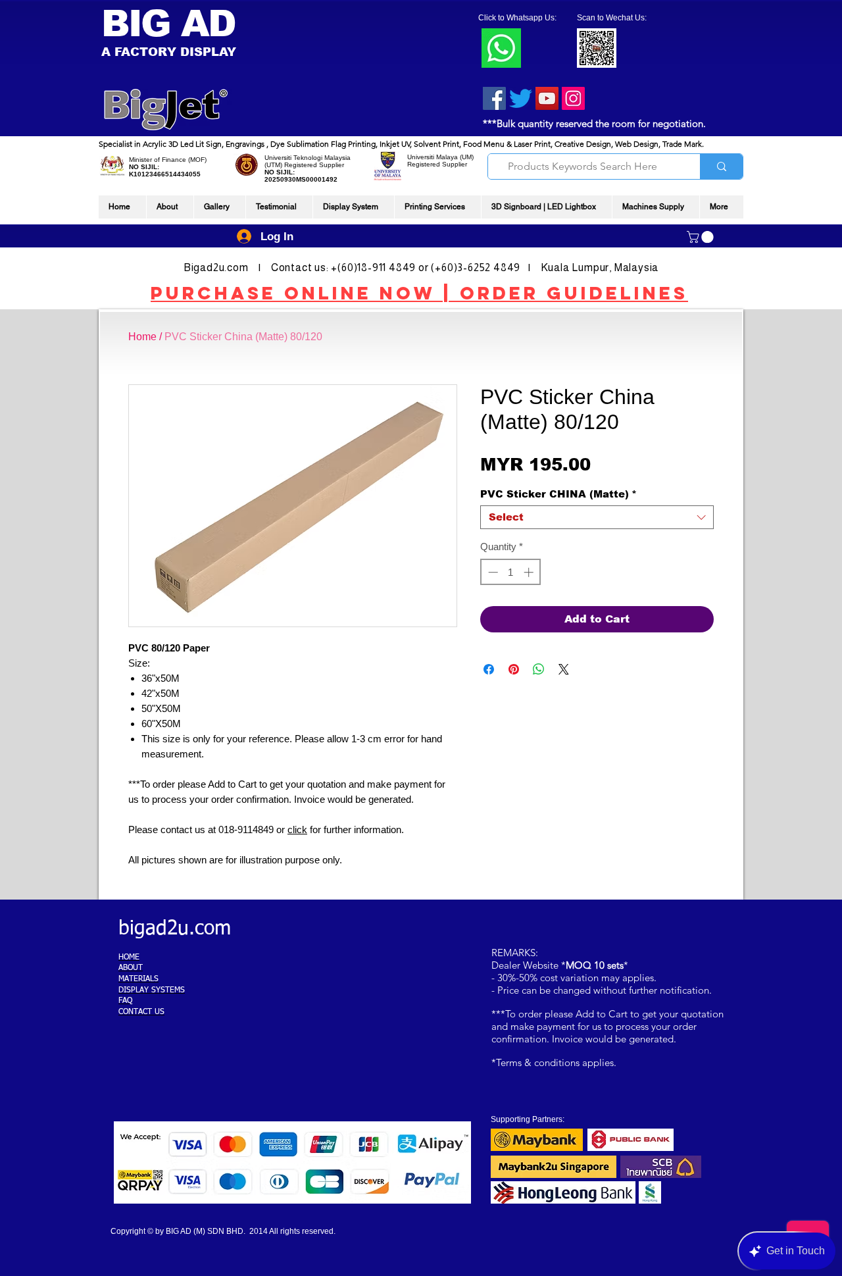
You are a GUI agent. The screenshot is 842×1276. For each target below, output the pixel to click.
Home (142, 336)
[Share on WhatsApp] (539, 669)
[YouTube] (546, 98)
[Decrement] (492, 572)
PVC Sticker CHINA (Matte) (558, 493)
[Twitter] (520, 98)
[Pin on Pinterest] (514, 669)
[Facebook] (494, 98)
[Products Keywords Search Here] (721, 166)
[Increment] (530, 572)
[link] (701, 237)
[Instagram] (573, 98)
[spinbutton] (511, 572)
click (297, 829)
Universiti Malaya (432, 157)
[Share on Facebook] (489, 669)
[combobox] (597, 517)
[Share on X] (564, 669)
